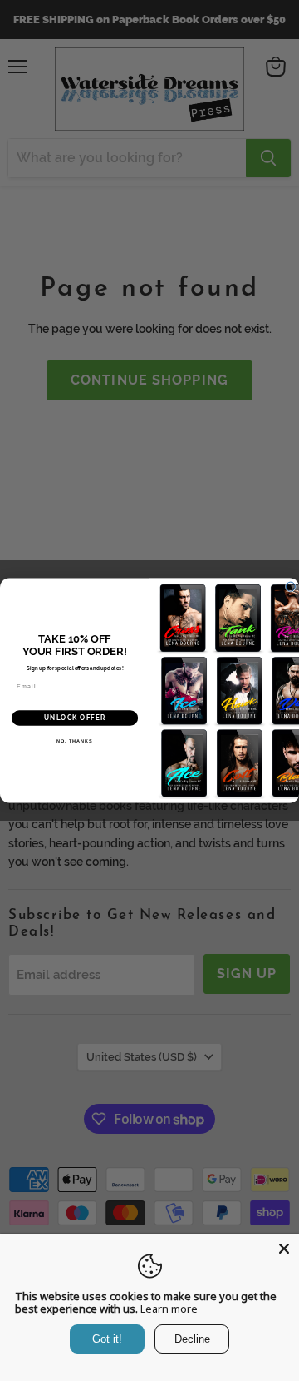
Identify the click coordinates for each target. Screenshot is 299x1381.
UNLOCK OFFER (74, 717)
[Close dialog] (290, 586)
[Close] (284, 1248)
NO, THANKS (74, 740)
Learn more (169, 1308)
